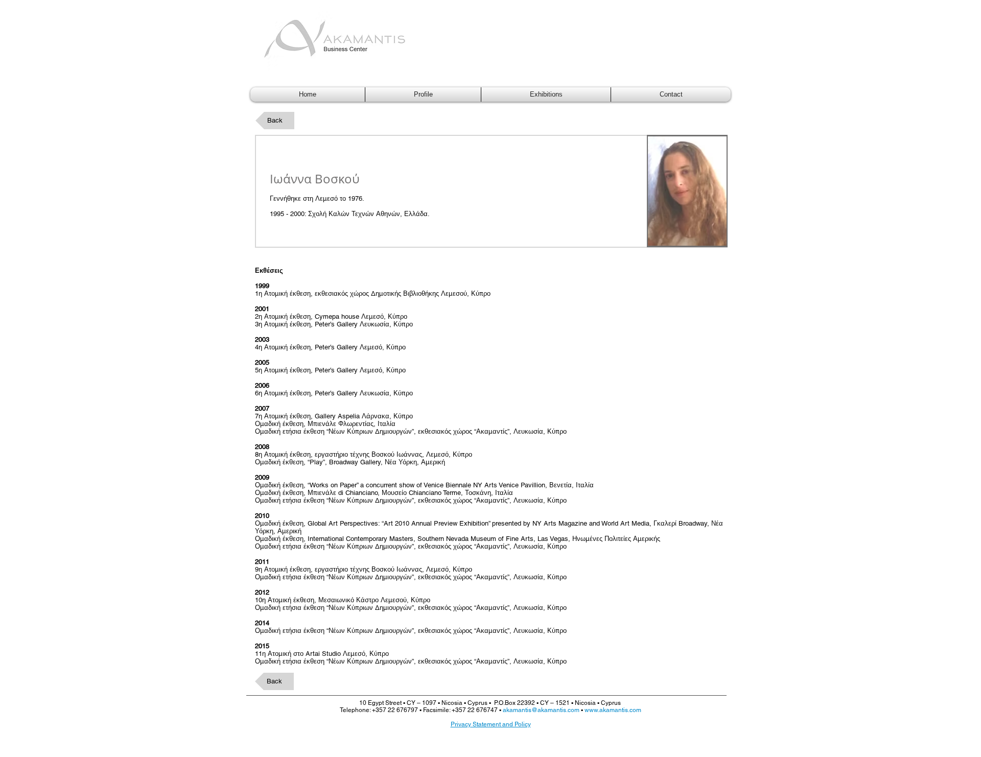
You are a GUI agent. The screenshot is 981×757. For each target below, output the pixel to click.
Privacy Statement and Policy (491, 724)
